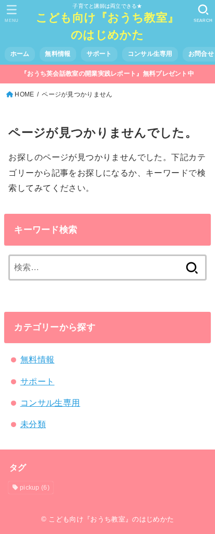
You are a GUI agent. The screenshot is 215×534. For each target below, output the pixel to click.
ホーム (20, 54)
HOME (24, 94)
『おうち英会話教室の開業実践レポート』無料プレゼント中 (107, 73)
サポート (99, 54)
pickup (35, 487)
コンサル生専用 (150, 54)
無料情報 (57, 54)
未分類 (33, 424)
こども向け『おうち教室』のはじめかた (108, 26)
